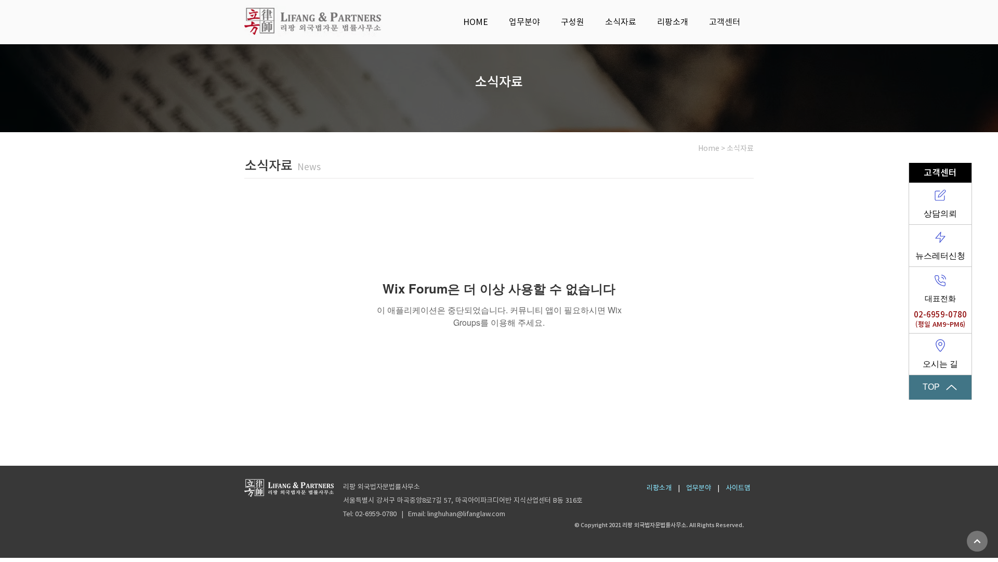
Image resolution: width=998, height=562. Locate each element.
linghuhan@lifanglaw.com (466, 513)
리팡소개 (659, 487)
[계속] (977, 541)
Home (708, 148)
